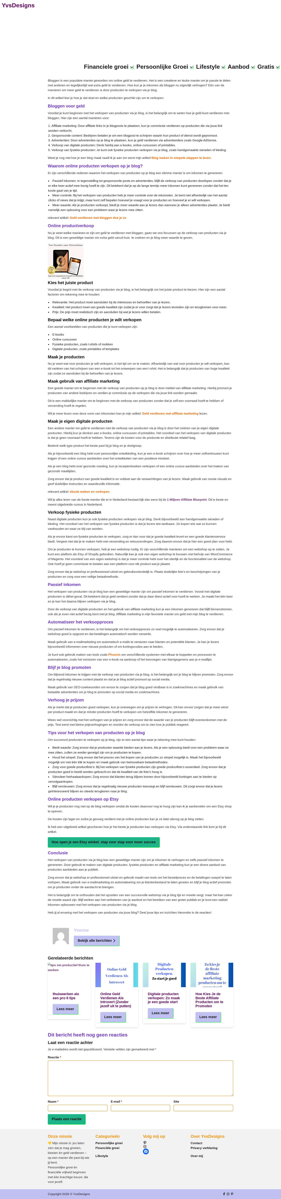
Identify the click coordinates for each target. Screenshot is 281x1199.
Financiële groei (107, 1148)
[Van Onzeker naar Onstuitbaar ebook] (66, 278)
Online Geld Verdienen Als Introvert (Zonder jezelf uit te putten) (115, 1000)
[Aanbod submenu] (252, 67)
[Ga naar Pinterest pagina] (232, 1194)
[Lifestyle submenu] (223, 67)
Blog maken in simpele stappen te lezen (181, 158)
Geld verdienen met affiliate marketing (170, 413)
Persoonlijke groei (109, 1143)
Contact (196, 1143)
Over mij (197, 1156)
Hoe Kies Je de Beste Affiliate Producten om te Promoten (209, 1000)
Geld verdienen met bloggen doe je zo (98, 217)
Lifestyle (101, 1156)
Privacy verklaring (204, 1148)
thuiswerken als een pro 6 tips (66, 996)
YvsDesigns (18, 5)
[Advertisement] (140, 34)
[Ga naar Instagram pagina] (228, 1194)
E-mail (116, 1101)
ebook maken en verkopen (90, 491)
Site (176, 1101)
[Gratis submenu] (277, 67)
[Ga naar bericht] (69, 975)
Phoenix (114, 654)
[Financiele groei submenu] (132, 67)
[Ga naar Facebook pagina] (224, 1194)
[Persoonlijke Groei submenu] (191, 67)
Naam (53, 1101)
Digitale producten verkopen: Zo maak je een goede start (164, 998)
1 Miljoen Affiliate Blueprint (187, 499)
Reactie (54, 1057)
